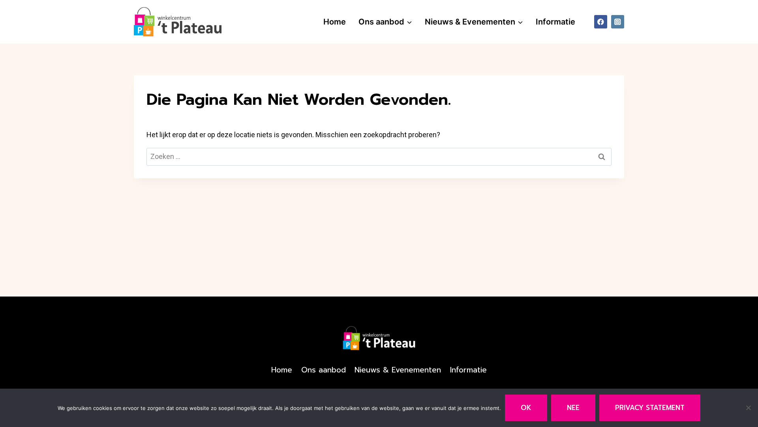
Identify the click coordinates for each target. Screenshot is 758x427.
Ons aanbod (323, 370)
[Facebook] (600, 21)
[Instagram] (617, 21)
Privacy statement (650, 407)
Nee (573, 407)
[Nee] (748, 408)
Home (334, 21)
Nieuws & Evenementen (398, 370)
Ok (526, 407)
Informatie (555, 21)
